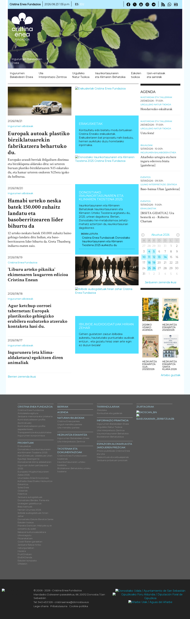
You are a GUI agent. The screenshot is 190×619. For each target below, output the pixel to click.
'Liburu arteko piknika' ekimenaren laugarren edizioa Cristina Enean (38, 274)
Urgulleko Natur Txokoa (155, 104)
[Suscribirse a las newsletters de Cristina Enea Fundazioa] (176, 4)
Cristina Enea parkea (68, 421)
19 (154, 262)
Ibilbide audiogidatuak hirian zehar (106, 325)
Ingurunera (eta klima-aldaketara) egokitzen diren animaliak (35, 357)
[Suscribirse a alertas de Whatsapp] (169, 4)
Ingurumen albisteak (20, 126)
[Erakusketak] (107, 101)
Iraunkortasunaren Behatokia (113, 433)
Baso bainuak (25, 506)
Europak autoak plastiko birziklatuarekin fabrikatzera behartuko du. (39, 143)
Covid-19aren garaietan (30, 541)
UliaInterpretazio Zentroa (53, 75)
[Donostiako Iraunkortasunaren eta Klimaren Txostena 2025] (107, 169)
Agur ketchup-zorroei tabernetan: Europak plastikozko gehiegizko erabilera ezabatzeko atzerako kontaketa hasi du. (37, 316)
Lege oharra (41, 606)
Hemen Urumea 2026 (29, 509)
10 (143, 257)
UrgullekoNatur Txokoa (80, 75)
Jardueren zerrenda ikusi (160, 282)
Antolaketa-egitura (28, 413)
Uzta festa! (147, 133)
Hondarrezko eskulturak (156, 109)
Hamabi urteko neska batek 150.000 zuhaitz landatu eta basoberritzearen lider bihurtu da (35, 213)
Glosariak (23, 490)
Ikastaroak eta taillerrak (156, 97)
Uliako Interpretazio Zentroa (158, 184)
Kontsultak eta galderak (109, 413)
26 (154, 268)
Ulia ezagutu (24, 535)
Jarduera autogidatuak (30, 497)
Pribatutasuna (58, 606)
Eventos (145, 177)
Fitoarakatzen (25, 538)
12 (154, 257)
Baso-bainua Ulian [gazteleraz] (160, 189)
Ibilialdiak (146, 145)
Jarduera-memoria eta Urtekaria (35, 416)
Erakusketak (91, 124)
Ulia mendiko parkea (68, 427)
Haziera (22, 551)
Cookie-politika (78, 606)
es (76, 4)
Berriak (62, 406)
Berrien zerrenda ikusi (22, 376)
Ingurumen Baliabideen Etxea (158, 152)
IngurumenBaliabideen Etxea (21, 75)
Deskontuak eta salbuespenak (113, 457)
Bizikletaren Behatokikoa (110, 436)
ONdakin (22, 563)
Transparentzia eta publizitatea (34, 432)
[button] (80, 270)
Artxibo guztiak (170, 375)
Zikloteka (102, 410)
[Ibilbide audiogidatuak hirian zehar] (107, 301)
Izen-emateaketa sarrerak (156, 75)
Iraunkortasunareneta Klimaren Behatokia (110, 75)
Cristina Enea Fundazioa (22, 262)
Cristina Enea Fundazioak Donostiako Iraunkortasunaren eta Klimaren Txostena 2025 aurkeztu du (106, 241)
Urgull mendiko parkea (69, 424)
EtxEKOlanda (25, 557)
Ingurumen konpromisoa (31, 435)
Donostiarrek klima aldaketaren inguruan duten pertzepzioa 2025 (34, 465)
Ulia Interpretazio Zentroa (71, 441)
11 (149, 257)
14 (165, 257)
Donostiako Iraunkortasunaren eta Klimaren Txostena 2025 (101, 195)
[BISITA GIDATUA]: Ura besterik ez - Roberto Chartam (157, 217)
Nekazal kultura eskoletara (32, 532)
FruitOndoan (25, 554)
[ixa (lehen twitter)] (135, 4)
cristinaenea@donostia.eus (72, 602)
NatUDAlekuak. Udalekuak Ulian (35, 455)
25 (149, 268)
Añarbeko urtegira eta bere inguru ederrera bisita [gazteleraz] (158, 161)
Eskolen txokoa (136, 75)
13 (159, 257)
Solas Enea (23, 487)
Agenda (62, 412)
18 (149, 262)
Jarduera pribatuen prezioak (112, 460)
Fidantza (22, 493)
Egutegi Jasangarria (28, 458)
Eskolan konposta (27, 560)
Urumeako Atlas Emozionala (33, 478)
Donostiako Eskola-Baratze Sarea (35, 519)
